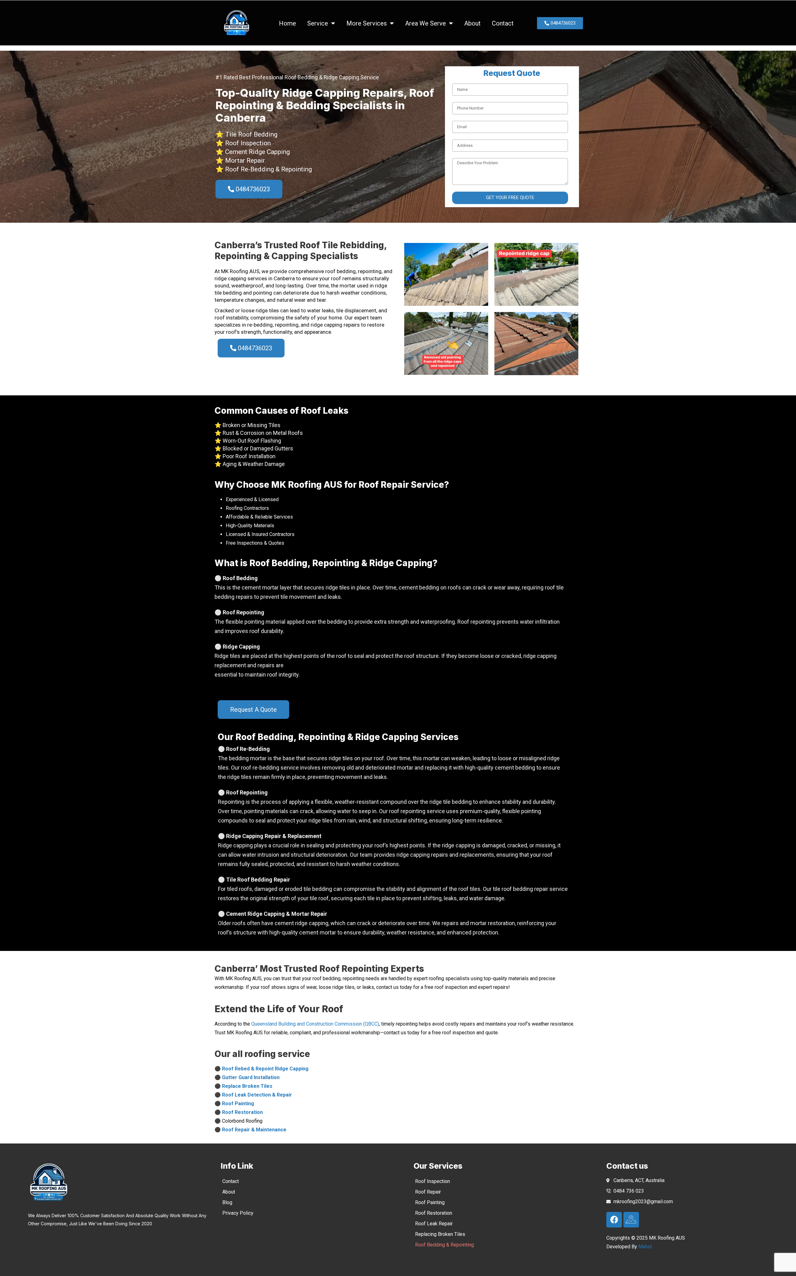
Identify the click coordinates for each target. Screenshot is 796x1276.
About (472, 23)
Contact (503, 23)
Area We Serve (425, 23)
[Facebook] (614, 1219)
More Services (366, 23)
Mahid (645, 1247)
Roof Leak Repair (434, 1224)
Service (317, 23)
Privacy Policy (237, 1213)
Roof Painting (430, 1202)
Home (287, 23)
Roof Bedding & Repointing (444, 1245)
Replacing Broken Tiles (440, 1234)
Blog (227, 1202)
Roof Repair (428, 1192)
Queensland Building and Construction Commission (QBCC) (315, 1024)
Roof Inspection (432, 1181)
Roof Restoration (433, 1213)
